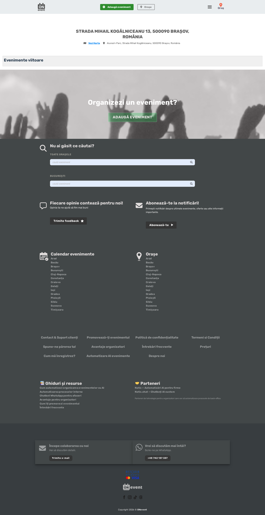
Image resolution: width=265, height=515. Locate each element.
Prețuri (205, 347)
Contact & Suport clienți (59, 337)
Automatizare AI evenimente (108, 356)
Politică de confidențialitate (156, 337)
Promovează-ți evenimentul (108, 337)
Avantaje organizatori (108, 347)
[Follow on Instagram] (130, 497)
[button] (209, 7)
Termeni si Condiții (205, 337)
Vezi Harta (94, 43)
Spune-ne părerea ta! (59, 347)
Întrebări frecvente (157, 347)
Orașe (148, 7)
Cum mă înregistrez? (59, 356)
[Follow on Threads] (141, 497)
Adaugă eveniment (119, 7)
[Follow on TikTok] (135, 497)
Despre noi (157, 356)
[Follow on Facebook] (124, 497)
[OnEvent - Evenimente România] (41, 7)
